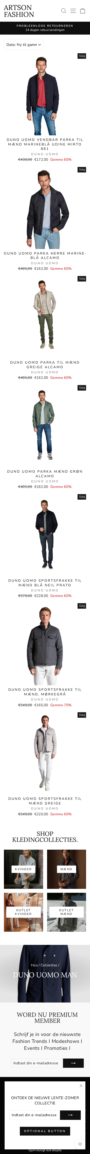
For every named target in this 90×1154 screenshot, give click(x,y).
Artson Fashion (19, 11)
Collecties (49, 965)
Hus (34, 965)
